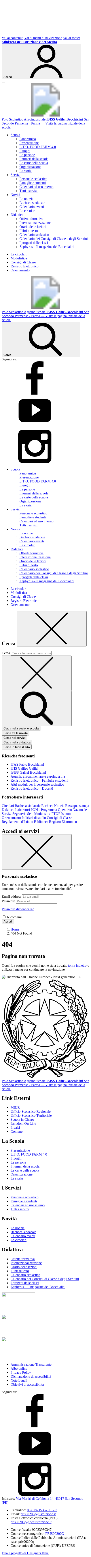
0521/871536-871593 (42, 1510)
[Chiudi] (52, 628)
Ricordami (14, 917)
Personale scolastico (33, 179)
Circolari (8, 806)
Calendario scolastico (34, 235)
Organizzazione (30, 167)
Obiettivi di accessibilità (27, 1384)
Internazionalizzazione (35, 223)
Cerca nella (17, 742)
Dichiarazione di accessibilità (31, 1376)
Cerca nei (15, 737)
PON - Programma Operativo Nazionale (59, 810)
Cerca (6, 653)
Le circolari (27, 211)
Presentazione (29, 143)
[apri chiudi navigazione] (3, 82)
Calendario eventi (31, 207)
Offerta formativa (31, 219)
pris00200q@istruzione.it (38, 1514)
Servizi (6, 814)
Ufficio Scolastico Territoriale (31, 1115)
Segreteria (19, 814)
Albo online (19, 1368)
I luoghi (24, 151)
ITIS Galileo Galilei (24, 768)
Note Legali (19, 1380)
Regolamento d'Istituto (17, 822)
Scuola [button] (15, 135)
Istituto (66, 814)
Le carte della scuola (33, 163)
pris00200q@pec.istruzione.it (31, 1522)
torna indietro (77, 965)
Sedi (30, 814)
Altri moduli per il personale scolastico (37, 784)
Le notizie (26, 199)
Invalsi (15, 1127)
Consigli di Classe (23, 262)
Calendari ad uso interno (36, 187)
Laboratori (22, 810)
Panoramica (27, 139)
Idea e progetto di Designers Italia (25, 1553)
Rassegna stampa (77, 806)
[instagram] (35, 462)
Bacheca (47, 806)
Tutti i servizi (28, 191)
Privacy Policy (21, 1372)
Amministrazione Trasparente (31, 1364)
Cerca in (17, 747)
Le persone (27, 155)
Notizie (59, 806)
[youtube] (35, 427)
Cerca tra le (16, 733)
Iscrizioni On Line (23, 1123)
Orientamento (20, 270)
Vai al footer (71, 38)
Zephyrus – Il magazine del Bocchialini (46, 247)
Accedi (8, 921)
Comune (17, 1131)
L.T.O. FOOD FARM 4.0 (37, 147)
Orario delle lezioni (32, 227)
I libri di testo (28, 231)
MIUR (15, 1107)
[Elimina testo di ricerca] (37, 673)
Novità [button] (15, 195)
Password (8, 901)
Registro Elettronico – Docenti (32, 788)
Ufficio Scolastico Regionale (31, 1111)
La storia (25, 171)
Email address (11, 896)
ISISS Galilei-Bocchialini (28, 772)
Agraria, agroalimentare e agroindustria (38, 776)
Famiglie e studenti (32, 183)
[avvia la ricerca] (37, 708)
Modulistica (19, 258)
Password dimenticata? (18, 909)
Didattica (8, 810)
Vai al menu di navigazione (43, 38)
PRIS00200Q (54, 1533)
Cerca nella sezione (21, 728)
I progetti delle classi (33, 243)
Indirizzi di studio (34, 818)
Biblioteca (41, 822)
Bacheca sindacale (32, 203)
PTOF (55, 814)
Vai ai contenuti (12, 38)
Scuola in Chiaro (22, 1119)
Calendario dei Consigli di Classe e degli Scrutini (53, 239)
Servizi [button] (15, 175)
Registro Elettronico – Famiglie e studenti (39, 780)
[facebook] (35, 393)
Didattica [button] (17, 215)
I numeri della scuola (33, 159)
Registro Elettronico (24, 266)
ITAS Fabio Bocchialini (27, 764)
